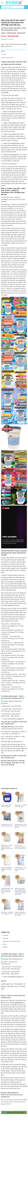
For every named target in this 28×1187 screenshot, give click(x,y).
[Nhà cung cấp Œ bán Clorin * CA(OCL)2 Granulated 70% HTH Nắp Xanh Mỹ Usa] (14, 306)
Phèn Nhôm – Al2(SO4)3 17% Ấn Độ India (21, 805)
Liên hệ (5, 947)
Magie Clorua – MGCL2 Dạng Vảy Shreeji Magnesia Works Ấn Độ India (7, 847)
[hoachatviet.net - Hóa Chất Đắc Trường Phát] (14, 2)
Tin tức (5, 944)
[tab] (14, 51)
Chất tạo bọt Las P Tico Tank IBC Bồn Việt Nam (7, 825)
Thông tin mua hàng (7, 57)
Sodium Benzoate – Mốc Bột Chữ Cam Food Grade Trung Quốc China (7, 890)
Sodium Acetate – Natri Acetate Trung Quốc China (20, 869)
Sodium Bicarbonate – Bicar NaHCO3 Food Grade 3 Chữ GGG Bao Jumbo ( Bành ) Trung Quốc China (20, 891)
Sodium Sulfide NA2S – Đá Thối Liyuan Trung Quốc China (20, 914)
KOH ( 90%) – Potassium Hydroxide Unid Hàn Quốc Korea (20, 847)
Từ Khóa (3, 54)
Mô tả (3, 51)
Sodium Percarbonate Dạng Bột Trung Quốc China (6, 869)
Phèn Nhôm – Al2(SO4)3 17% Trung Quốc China (7, 913)
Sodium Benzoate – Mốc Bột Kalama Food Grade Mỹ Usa (21, 826)
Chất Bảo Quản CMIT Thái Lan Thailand (6, 805)
